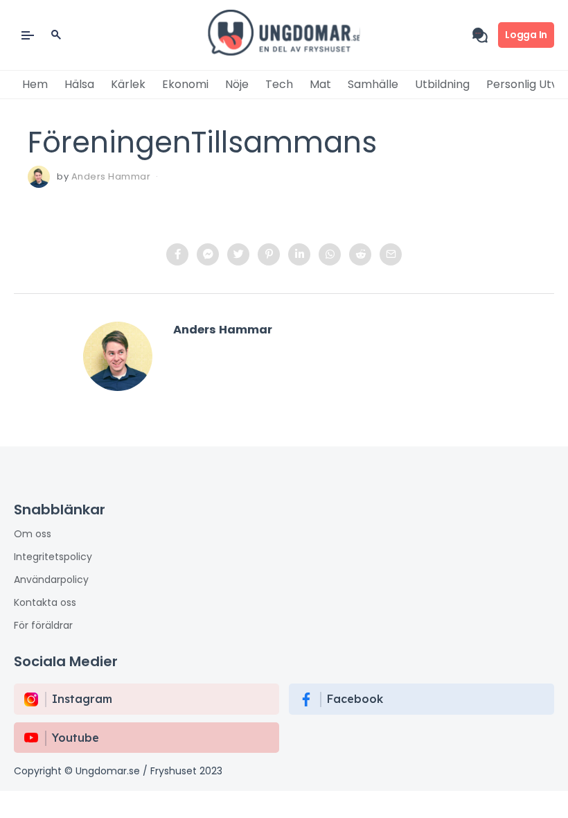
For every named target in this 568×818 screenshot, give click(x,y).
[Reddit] (360, 254)
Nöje (237, 84)
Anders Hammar (111, 176)
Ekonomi (185, 84)
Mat (320, 84)
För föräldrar (43, 625)
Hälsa (79, 84)
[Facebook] (177, 254)
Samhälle (373, 84)
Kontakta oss (45, 602)
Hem (35, 84)
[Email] (391, 254)
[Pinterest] (269, 254)
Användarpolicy (51, 579)
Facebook (355, 699)
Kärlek (128, 84)
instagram (82, 699)
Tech (279, 84)
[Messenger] (208, 254)
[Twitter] (238, 254)
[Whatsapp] (330, 254)
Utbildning (442, 84)
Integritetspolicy (53, 557)
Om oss (32, 534)
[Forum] (485, 35)
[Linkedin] (299, 254)
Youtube (75, 738)
